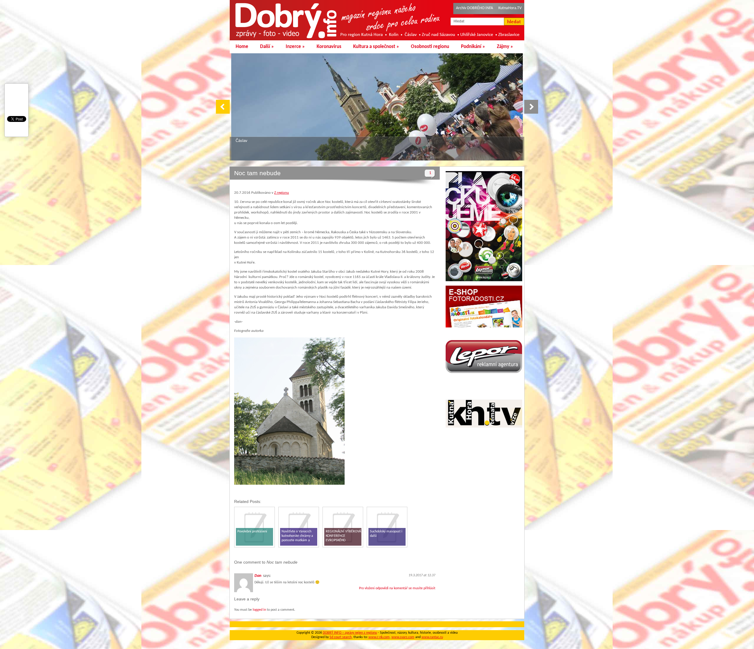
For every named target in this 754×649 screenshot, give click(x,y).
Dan (257, 576)
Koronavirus (329, 46)
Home (242, 46)
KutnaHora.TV (510, 8)
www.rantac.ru (432, 637)
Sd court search (341, 637)
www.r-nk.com (379, 637)
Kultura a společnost (376, 46)
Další (267, 46)
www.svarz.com (402, 637)
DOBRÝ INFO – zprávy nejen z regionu (350, 633)
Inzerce (295, 46)
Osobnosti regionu (430, 46)
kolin (240, 140)
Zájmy (505, 46)
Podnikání (473, 46)
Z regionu (281, 193)
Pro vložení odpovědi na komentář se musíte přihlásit (397, 588)
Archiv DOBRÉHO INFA (474, 8)
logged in (259, 610)
